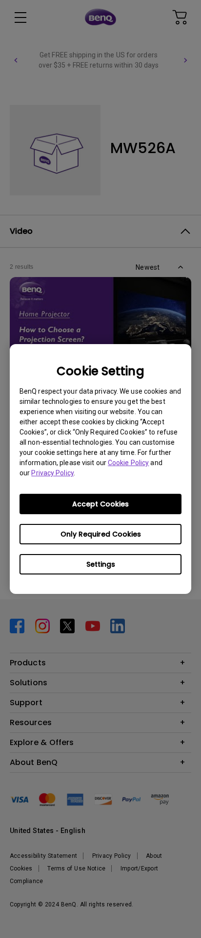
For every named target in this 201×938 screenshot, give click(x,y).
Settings (100, 564)
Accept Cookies (100, 504)
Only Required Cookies (100, 534)
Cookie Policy (128, 463)
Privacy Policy (52, 473)
